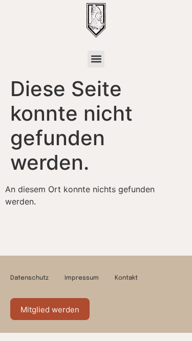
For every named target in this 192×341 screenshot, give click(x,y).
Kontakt (126, 278)
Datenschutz (29, 278)
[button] (96, 59)
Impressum (82, 278)
